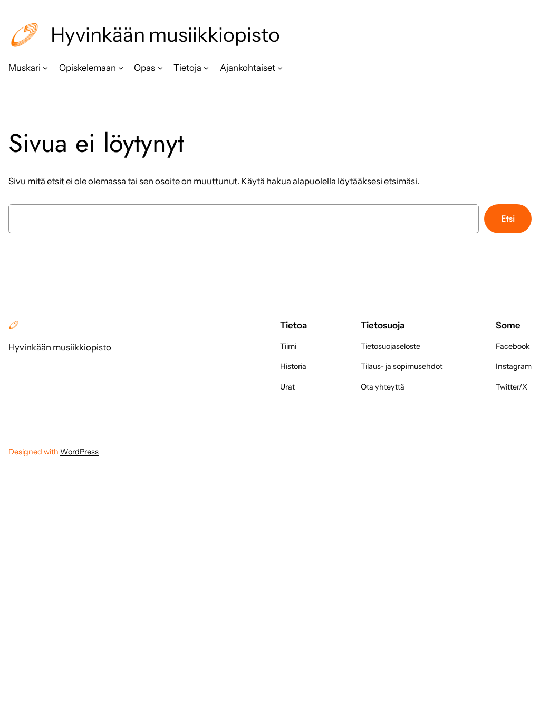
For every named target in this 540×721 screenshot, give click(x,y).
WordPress (79, 452)
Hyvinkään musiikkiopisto (165, 34)
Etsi (508, 218)
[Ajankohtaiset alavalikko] (280, 67)
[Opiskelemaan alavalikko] (120, 67)
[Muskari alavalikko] (45, 67)
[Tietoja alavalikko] (206, 67)
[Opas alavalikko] (160, 67)
